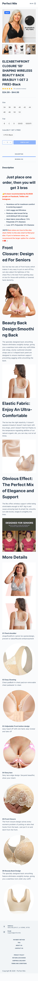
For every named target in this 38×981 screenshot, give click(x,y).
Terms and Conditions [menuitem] (19, 963)
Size (3, 102)
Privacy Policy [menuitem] (19, 955)
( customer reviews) (19, 88)
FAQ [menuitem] (19, 942)
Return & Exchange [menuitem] (19, 958)
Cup (3, 119)
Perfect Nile (9, 3)
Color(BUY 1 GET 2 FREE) (11, 130)
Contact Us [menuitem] (19, 948)
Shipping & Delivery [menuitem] (19, 960)
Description (19, 154)
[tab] (19, 154)
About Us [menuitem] (19, 945)
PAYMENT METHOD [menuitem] (19, 939)
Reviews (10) (19, 159)
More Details (14, 557)
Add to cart (24, 142)
